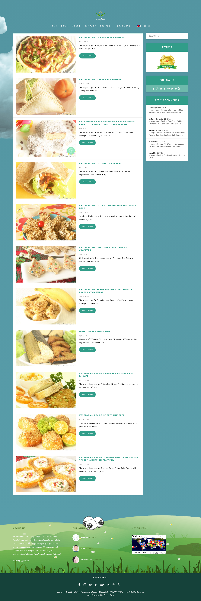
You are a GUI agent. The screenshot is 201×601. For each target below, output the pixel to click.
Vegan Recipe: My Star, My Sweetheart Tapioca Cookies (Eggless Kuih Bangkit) (167, 133)
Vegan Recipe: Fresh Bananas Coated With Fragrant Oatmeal (105, 291)
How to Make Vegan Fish (94, 331)
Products (123, 26)
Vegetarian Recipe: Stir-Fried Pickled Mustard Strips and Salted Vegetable (166, 111)
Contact (90, 26)
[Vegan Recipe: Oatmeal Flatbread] (46, 180)
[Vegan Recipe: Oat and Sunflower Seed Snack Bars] (46, 222)
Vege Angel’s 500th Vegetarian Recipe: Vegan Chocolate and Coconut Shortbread (107, 123)
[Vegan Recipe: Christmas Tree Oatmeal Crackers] (46, 264)
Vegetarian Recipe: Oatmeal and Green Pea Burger (106, 375)
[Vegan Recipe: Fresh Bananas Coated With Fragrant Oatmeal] (46, 306)
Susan (151, 108)
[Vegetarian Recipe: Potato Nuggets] (46, 432)
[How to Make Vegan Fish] (46, 348)
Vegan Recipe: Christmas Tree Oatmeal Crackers (103, 249)
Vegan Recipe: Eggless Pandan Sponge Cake (167, 156)
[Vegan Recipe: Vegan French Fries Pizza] (46, 54)
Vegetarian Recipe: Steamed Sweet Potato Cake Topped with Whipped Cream (108, 459)
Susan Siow (109, 595)
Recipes (105, 26)
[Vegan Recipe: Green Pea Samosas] (46, 96)
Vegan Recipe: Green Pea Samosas (100, 79)
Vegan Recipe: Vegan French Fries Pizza (103, 37)
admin (151, 130)
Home (53, 26)
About (76, 26)
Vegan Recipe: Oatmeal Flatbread (100, 163)
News (64, 26)
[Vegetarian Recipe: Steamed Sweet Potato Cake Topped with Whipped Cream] (46, 474)
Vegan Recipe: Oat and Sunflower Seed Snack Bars (108, 207)
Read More (87, 56)
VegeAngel (100, 577)
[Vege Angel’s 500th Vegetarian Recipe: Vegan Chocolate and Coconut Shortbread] (46, 138)
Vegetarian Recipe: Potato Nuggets (101, 415)
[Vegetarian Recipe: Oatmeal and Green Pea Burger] (46, 390)
